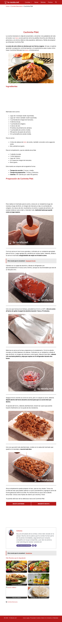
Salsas (36, 2)
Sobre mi (43, 618)
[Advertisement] (31, 19)
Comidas (27, 2)
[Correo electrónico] (33, 545)
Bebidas (43, 2)
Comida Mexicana (16, 6)
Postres (50, 2)
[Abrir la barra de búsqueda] (56, 2)
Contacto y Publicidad (52, 618)
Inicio (7, 6)
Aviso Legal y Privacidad (29, 618)
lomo (25, 142)
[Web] (35, 545)
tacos (17, 38)
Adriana (19, 531)
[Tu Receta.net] (12, 2)
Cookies (38, 618)
